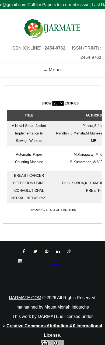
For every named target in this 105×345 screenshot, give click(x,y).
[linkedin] (57, 251)
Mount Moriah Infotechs (66, 307)
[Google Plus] (69, 251)
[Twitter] (35, 251)
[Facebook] (24, 251)
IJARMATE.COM (25, 297)
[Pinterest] (46, 251)
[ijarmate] (52, 28)
